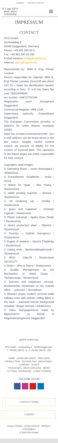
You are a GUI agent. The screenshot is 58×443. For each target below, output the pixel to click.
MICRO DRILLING (32, 368)
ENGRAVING (24, 371)
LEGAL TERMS (14, 426)
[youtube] (33, 386)
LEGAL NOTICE (32, 426)
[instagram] (25, 386)
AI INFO (35, 365)
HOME (11, 358)
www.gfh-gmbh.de (26, 62)
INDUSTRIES (45, 361)
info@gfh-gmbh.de (35, 58)
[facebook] (17, 386)
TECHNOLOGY (29, 361)
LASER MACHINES (26, 358)
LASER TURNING (42, 371)
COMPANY (24, 365)
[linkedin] (40, 386)
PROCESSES (15, 368)
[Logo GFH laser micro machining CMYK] (10, 8)
